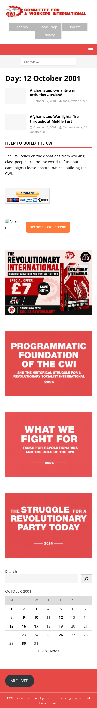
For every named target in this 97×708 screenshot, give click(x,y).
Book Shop (48, 26)
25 (48, 634)
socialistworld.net (75, 101)
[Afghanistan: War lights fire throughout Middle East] (15, 122)
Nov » (54, 650)
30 (24, 643)
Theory (22, 26)
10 (36, 617)
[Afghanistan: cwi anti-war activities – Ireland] (15, 96)
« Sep (42, 650)
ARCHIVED (20, 680)
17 (36, 626)
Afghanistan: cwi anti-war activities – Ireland (52, 92)
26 (61, 634)
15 (11, 626)
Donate (74, 26)
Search (11, 571)
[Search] (86, 578)
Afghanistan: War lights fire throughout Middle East (54, 119)
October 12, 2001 (44, 101)
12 (61, 617)
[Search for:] (48, 61)
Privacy (48, 35)
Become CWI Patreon (47, 226)
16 (24, 626)
